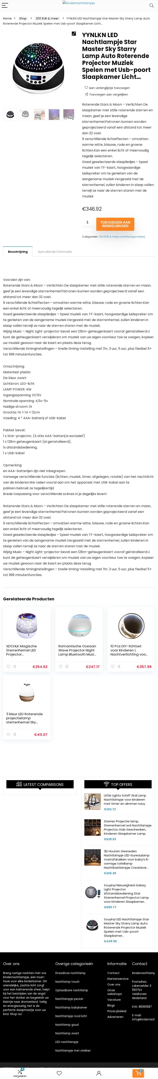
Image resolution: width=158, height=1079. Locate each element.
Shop (23, 18)
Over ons (113, 984)
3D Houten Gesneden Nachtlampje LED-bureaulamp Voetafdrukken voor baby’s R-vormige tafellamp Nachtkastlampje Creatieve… (127, 859)
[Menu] (5, 5)
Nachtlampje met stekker (73, 1051)
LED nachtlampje (66, 1042)
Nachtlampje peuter (69, 999)
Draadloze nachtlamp (70, 973)
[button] (74, 34)
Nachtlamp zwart (67, 1033)
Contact (113, 973)
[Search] (152, 5)
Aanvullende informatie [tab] (55, 252)
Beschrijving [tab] (18, 252)
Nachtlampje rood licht (71, 1016)
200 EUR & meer (47, 18)
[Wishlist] (59, 1073)
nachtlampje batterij (132, 236)
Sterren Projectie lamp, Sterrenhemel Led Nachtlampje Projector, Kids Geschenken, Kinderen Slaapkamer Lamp (128, 827)
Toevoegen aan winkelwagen (115, 224)
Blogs (111, 1005)
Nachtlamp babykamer (71, 1008)
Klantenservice (118, 979)
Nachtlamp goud (67, 1025)
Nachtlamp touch (67, 982)
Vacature (114, 1000)
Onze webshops (114, 992)
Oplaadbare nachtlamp (71, 990)
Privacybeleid (116, 1011)
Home (7, 18)
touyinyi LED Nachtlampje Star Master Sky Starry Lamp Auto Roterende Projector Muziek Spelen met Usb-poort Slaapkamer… (126, 927)
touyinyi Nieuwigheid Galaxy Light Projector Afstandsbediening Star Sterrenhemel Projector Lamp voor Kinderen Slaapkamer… (126, 893)
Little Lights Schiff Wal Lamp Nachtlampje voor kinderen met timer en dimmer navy (125, 799)
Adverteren (115, 1017)
